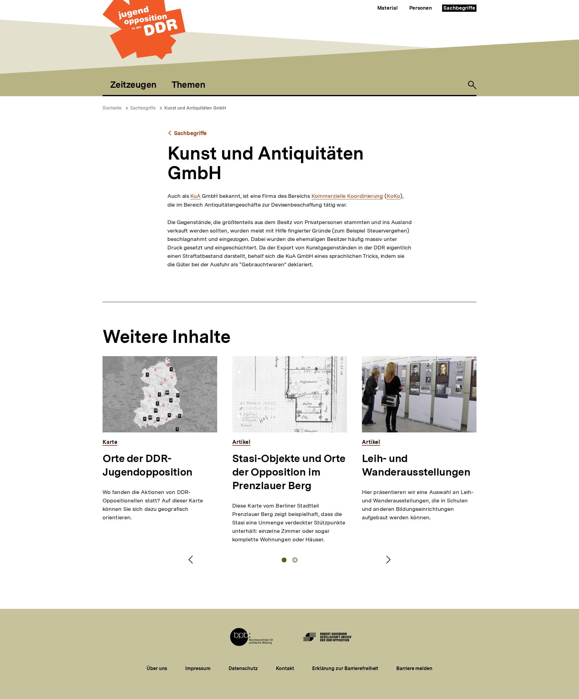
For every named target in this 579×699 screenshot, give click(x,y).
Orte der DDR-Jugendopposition (147, 465)
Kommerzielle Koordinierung (347, 196)
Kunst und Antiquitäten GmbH (195, 108)
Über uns (157, 668)
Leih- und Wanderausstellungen (416, 465)
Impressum (197, 668)
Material (387, 8)
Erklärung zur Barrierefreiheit (345, 668)
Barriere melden (414, 668)
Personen (420, 8)
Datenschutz (243, 668)
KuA (195, 196)
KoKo (393, 196)
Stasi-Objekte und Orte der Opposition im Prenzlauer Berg (289, 472)
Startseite (112, 108)
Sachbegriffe (459, 8)
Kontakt (285, 668)
